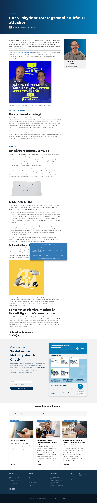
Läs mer (12, 464)
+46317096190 (14, 483)
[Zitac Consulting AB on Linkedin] (13, 335)
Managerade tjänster (55, 477)
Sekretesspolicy (56, 258)
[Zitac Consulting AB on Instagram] (15, 335)
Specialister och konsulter (56, 485)
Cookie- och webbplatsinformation (45, 258)
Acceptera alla (37, 255)
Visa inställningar (60, 255)
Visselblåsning (65, 498)
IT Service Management (56, 480)
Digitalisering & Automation (57, 479)
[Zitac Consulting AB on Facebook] (10, 335)
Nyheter (31, 479)
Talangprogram (33, 482)
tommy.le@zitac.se (71, 66)
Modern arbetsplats (55, 482)
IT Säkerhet (52, 484)
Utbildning (32, 480)
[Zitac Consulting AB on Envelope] (18, 335)
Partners (31, 485)
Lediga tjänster (33, 484)
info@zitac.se (12, 485)
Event (30, 477)
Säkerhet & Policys (54, 498)
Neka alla (48, 255)
